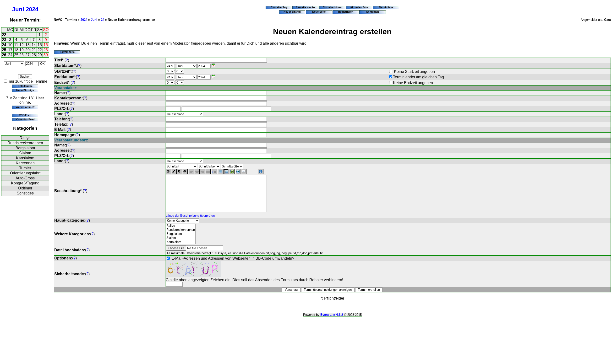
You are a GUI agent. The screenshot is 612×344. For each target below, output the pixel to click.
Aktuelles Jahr (359, 7)
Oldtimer (25, 188)
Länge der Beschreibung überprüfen (190, 215)
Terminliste (386, 7)
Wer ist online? (25, 107)
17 (10, 50)
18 (16, 50)
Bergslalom (25, 148)
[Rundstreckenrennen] (180, 230)
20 (27, 50)
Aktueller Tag (279, 7)
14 (34, 45)
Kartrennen (25, 163)
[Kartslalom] (180, 242)
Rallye (25, 138)
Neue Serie (319, 11)
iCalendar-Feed (25, 119)
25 (4, 50)
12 (21, 45)
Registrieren (345, 11)
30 (46, 55)
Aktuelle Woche (305, 7)
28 (34, 55)
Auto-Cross (25, 178)
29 (40, 55)
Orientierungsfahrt (25, 173)
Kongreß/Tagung (25, 183)
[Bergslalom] (180, 234)
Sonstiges (25, 193)
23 (4, 40)
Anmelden (372, 11)
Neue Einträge (25, 90)
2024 (32, 9)
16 (46, 45)
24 (4, 45)
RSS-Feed (25, 115)
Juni (18, 9)
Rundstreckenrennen (25, 143)
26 (4, 55)
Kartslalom (25, 158)
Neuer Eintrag (292, 11)
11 (16, 45)
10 (10, 45)
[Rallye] (180, 226)
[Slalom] (180, 238)
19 (21, 50)
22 (4, 35)
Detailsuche (25, 86)
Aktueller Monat (332, 7)
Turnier (25, 168)
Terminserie (67, 51)
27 (27, 55)
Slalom (25, 153)
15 (40, 45)
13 (27, 45)
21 (34, 50)
